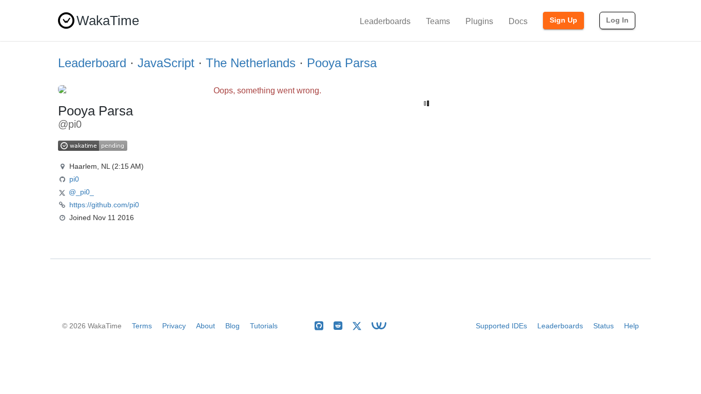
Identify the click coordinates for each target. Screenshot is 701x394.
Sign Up (563, 20)
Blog (232, 326)
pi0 (74, 179)
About (205, 326)
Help (631, 326)
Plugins (479, 21)
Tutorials (264, 326)
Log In (617, 20)
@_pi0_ (81, 192)
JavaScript (166, 63)
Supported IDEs (501, 326)
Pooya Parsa (342, 63)
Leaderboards (385, 21)
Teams (438, 21)
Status (603, 326)
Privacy (174, 326)
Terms (142, 326)
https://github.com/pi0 (104, 205)
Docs (518, 21)
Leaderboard (92, 63)
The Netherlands (251, 63)
